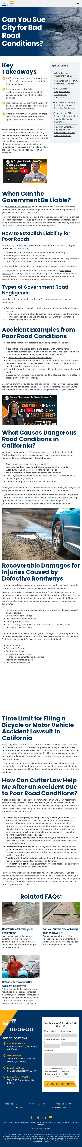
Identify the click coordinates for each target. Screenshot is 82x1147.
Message (48, 1050)
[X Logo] (37, 1117)
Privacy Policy (63, 1074)
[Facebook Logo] (31, 1117)
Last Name (67, 1031)
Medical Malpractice (61, 1107)
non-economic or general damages (37, 633)
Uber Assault (20, 1107)
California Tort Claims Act (18, 207)
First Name (50, 1031)
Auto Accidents (11, 1104)
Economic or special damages (16, 592)
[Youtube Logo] (50, 1117)
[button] (78, 3)
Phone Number (51, 1040)
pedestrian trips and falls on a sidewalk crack (30, 357)
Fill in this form (9, 873)
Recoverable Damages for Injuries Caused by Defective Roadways (65, 105)
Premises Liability (37, 1104)
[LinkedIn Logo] (44, 1117)
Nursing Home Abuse (65, 1104)
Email (64, 1039)
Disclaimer (49, 1074)
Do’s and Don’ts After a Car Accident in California (17, 983)
